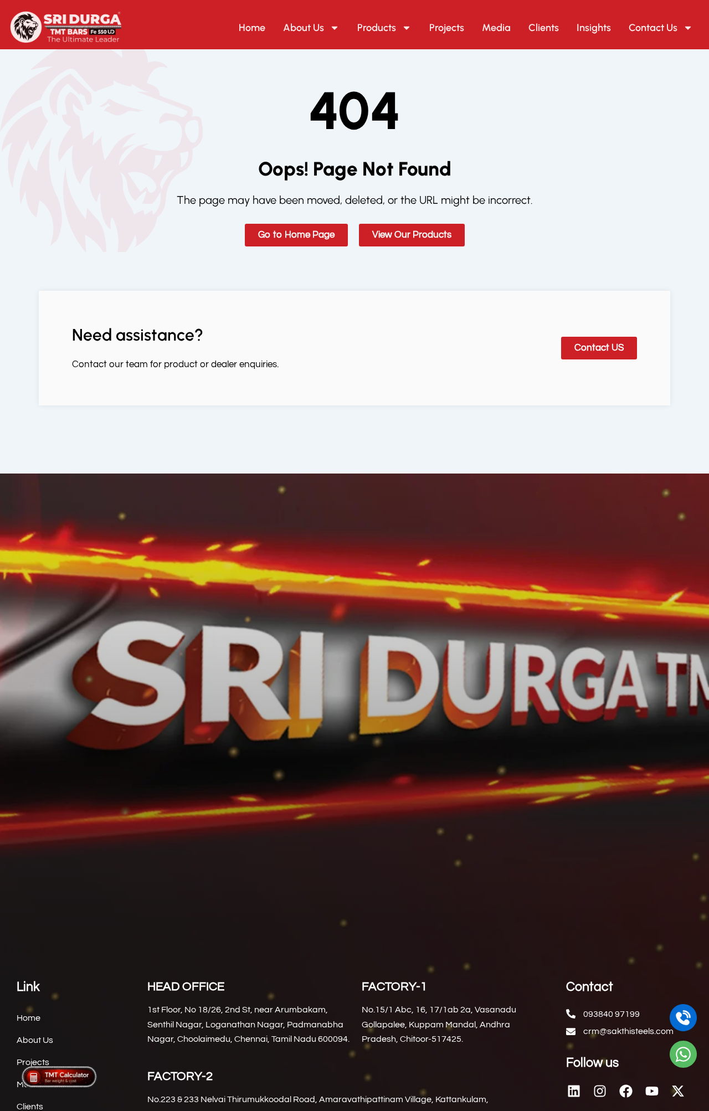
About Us (303, 28)
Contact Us (653, 28)
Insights (594, 28)
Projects (446, 28)
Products (376, 28)
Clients (543, 28)
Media (496, 28)
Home (252, 28)
